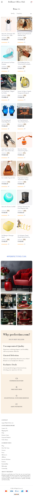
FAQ (3, 433)
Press (3, 452)
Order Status (5, 439)
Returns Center (5, 435)
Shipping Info (5, 430)
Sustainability (5, 464)
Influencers (4, 455)
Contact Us (4, 428)
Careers (3, 450)
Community (4, 468)
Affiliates (4, 457)
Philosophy (4, 466)
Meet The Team (5, 448)
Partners (4, 461)
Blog (3, 445)
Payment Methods (6, 437)
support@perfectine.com (7, 423)
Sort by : (13, 13)
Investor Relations (6, 459)
